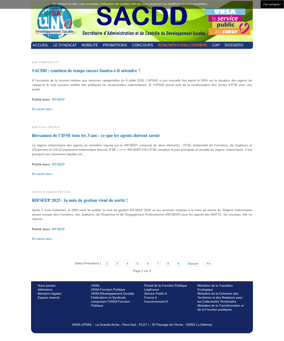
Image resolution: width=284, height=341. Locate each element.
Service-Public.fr (155, 293)
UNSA (95, 285)
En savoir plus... (43, 109)
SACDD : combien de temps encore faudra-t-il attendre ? (86, 70)
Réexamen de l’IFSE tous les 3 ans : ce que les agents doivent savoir (96, 135)
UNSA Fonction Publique (108, 289)
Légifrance (151, 289)
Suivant (193, 263)
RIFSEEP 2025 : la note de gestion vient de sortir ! (80, 200)
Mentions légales (49, 293)
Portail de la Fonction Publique (165, 285)
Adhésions (45, 289)
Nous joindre (46, 285)
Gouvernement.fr (156, 301)
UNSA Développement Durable (112, 293)
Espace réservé (49, 297)
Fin (209, 263)
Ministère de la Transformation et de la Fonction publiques (220, 307)
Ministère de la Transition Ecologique (215, 287)
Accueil (40, 45)
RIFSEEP (58, 99)
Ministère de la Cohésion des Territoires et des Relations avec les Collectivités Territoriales (220, 297)
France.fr (150, 297)
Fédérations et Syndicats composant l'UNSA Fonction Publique (110, 301)
